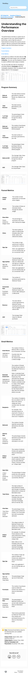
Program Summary (6, 48)
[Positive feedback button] (9, 657)
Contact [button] (20, 672)
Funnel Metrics (5, 51)
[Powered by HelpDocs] (6, 671)
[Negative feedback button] (18, 657)
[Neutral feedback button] (14, 657)
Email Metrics (4, 54)
